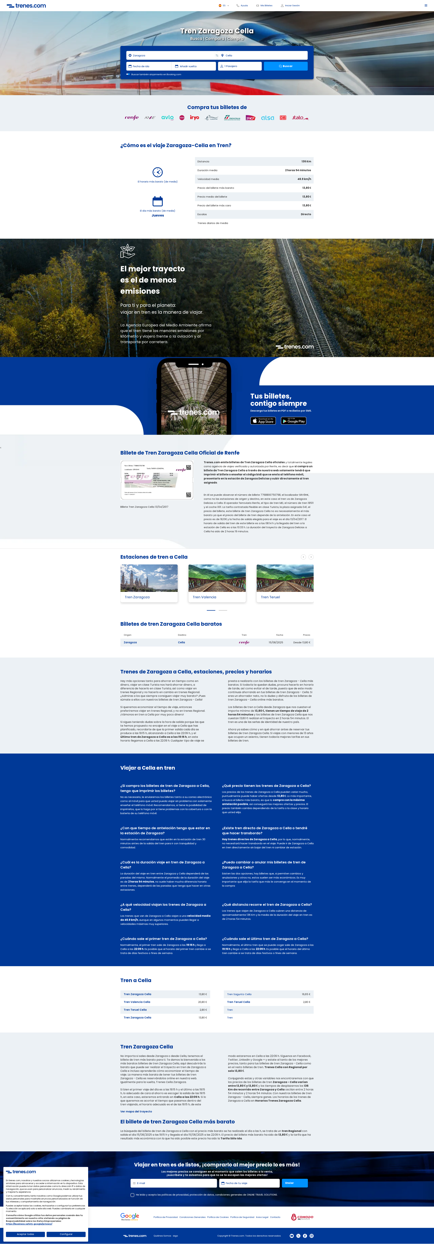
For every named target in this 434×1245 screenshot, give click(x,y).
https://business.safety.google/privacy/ (29, 1223)
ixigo (175, 1235)
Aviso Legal (262, 1217)
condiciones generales (228, 1194)
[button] (211, 610)
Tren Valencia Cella (137, 1002)
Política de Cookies (218, 1217)
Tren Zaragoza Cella (137, 994)
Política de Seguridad (242, 1217)
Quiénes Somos (162, 1235)
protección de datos (202, 1194)
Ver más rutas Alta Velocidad (277, 557)
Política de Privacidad (166, 1217)
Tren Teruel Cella (135, 1010)
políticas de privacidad (175, 1194)
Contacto (275, 1217)
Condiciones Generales (192, 1217)
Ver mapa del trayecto (136, 1111)
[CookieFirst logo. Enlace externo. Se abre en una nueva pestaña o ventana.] (21, 1171)
